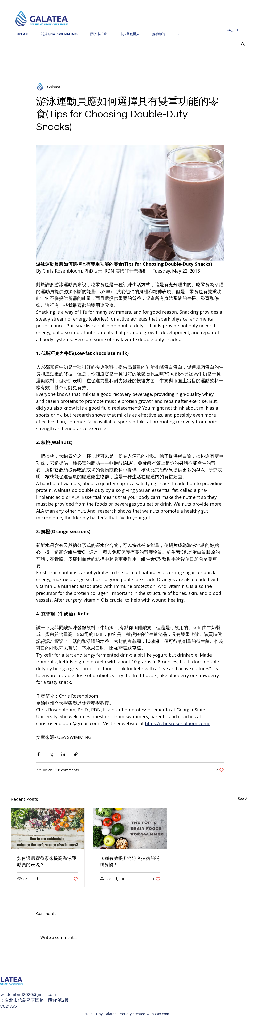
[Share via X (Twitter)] (50, 754)
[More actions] (221, 87)
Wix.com (162, 1013)
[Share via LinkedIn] (63, 754)
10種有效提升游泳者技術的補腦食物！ (129, 861)
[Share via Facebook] (38, 754)
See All (243, 798)
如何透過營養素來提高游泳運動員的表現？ (46, 861)
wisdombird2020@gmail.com (28, 994)
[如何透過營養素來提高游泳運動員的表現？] (47, 828)
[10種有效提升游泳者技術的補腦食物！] (130, 828)
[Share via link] (75, 754)
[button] (242, 44)
